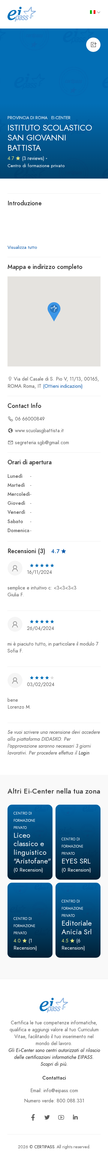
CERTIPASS (44, 1147)
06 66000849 (30, 419)
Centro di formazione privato (36, 166)
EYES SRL (76, 861)
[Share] (93, 45)
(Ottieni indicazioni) (63, 386)
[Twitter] (47, 1118)
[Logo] (22, 14)
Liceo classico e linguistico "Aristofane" (32, 848)
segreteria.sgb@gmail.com (42, 442)
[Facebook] (33, 1118)
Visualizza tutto (22, 247)
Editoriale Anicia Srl (77, 927)
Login (84, 753)
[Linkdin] (75, 1118)
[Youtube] (61, 1118)
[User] (15, 567)
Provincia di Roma (27, 118)
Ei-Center (60, 118)
